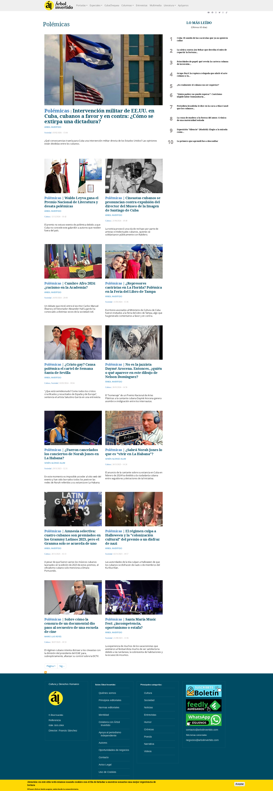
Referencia (55, 720)
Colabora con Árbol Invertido (109, 724)
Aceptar (239, 784)
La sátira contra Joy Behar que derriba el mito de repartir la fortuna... (202, 51)
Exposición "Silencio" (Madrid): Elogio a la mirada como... (202, 130)
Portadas (81, 5)
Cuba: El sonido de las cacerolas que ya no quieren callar (202, 39)
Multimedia (156, 5)
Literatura (169, 5)
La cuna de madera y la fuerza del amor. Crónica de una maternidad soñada (201, 119)
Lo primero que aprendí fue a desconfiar (197, 141)
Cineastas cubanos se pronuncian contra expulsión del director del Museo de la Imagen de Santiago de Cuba (132, 203)
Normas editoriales (109, 707)
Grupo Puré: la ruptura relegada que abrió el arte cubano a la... (202, 74)
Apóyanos (183, 5)
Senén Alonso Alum (54, 463)
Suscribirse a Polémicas (45, 672)
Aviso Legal (105, 764)
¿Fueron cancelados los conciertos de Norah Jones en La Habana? (71, 453)
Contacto (104, 757)
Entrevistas (141, 5)
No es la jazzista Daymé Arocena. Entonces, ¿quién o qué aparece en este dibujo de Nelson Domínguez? (133, 370)
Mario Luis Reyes (52, 636)
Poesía (148, 736)
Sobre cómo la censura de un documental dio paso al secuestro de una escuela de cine (71, 625)
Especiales (95, 5)
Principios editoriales (110, 700)
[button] (209, 12)
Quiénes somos (107, 693)
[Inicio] (58, 5)
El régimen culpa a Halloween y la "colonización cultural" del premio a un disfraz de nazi (132, 537)
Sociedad (47, 133)
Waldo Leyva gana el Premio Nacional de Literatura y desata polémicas (71, 201)
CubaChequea (112, 5)
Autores (103, 742)
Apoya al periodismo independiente (110, 734)
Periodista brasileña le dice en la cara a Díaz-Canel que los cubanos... (202, 107)
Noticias (148, 707)
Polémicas (56, 110)
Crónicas (149, 729)
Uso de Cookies (107, 772)
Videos (148, 751)
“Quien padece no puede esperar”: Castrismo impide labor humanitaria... (199, 95)
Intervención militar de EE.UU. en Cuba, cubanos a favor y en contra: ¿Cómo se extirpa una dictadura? (99, 116)
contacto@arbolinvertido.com (202, 729)
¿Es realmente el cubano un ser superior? (198, 85)
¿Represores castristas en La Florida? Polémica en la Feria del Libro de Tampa (133, 287)
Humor (148, 722)
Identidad (104, 714)
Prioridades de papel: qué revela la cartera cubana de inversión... (202, 63)
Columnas (126, 5)
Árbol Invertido (52, 127)
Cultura (47, 217)
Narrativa (149, 743)
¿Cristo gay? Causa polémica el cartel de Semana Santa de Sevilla (69, 368)
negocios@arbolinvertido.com (202, 740)
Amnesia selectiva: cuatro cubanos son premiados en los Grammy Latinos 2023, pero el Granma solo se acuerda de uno (72, 537)
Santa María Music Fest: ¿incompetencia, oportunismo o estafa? (130, 623)
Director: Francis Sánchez (63, 730)
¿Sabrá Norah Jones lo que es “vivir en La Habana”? (133, 451)
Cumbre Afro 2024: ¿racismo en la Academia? (70, 285)
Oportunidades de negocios (114, 750)
